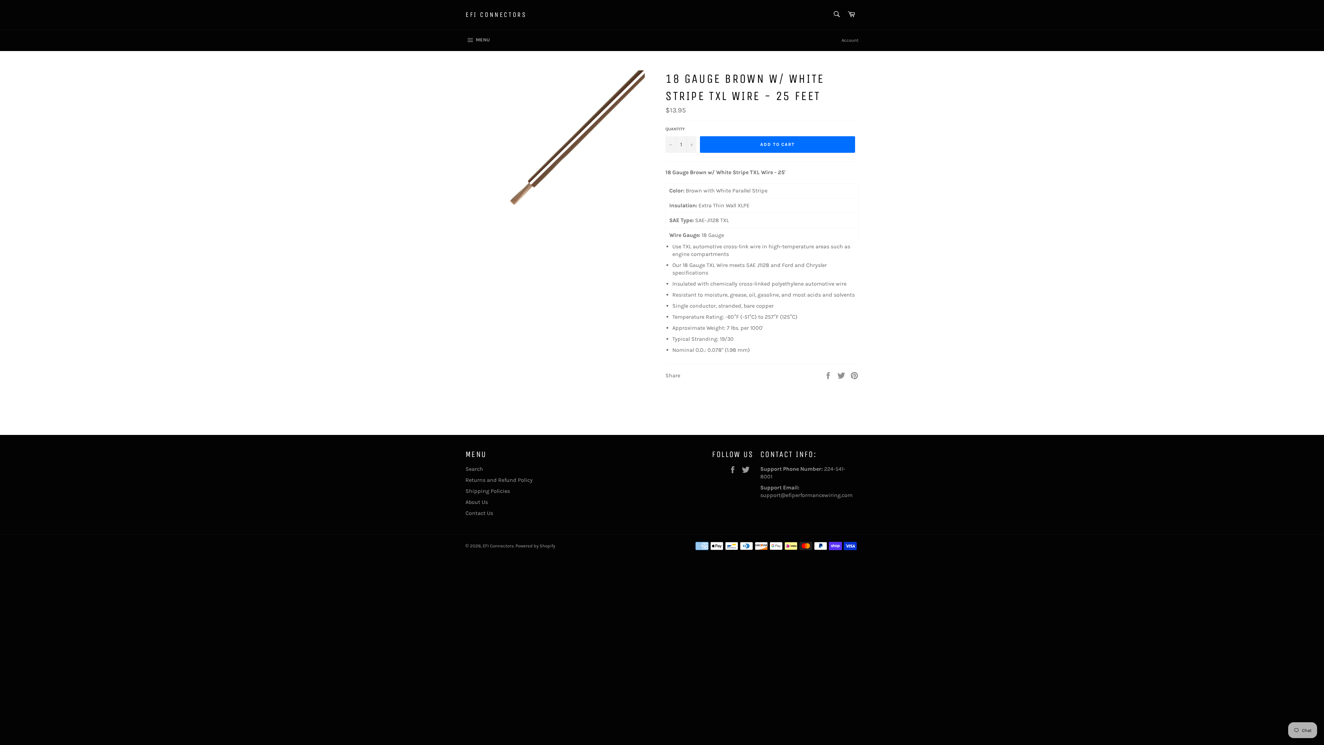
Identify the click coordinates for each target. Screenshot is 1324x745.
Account (850, 40)
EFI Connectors (495, 15)
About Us (476, 502)
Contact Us (479, 513)
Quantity (675, 129)
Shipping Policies (487, 491)
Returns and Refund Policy (499, 480)
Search (474, 469)
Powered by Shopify (535, 545)
